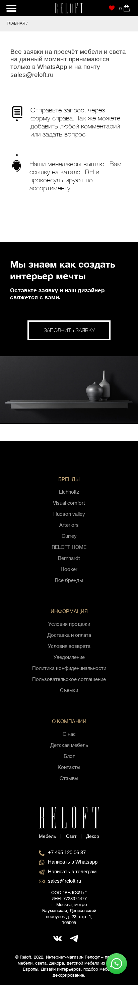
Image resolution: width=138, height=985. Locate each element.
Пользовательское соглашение (69, 679)
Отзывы (69, 778)
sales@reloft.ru (32, 74)
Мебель (47, 836)
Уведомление (69, 657)
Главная (16, 23)
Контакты (69, 767)
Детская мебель (69, 745)
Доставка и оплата (69, 635)
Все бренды (69, 580)
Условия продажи (69, 624)
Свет (71, 836)
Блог (69, 756)
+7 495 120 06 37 (67, 852)
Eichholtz (69, 492)
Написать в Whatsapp (72, 862)
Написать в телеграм (72, 871)
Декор (92, 836)
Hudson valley (69, 514)
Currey (69, 536)
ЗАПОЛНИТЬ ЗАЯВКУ (69, 330)
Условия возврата (69, 646)
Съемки (69, 690)
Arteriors (69, 525)
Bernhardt (69, 558)
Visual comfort (69, 503)
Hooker (69, 569)
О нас (69, 734)
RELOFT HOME (69, 547)
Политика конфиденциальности (69, 668)
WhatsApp (52, 66)
